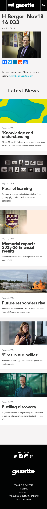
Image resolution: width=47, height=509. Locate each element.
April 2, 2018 (8, 28)
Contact (23, 492)
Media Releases (23, 500)
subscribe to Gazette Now (20, 75)
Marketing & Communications (23, 496)
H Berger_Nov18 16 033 (22, 19)
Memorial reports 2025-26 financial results (18, 247)
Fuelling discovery (19, 407)
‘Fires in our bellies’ (20, 355)
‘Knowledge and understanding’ (17, 134)
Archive (24, 489)
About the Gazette (23, 485)
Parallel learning (17, 188)
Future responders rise (23, 303)
